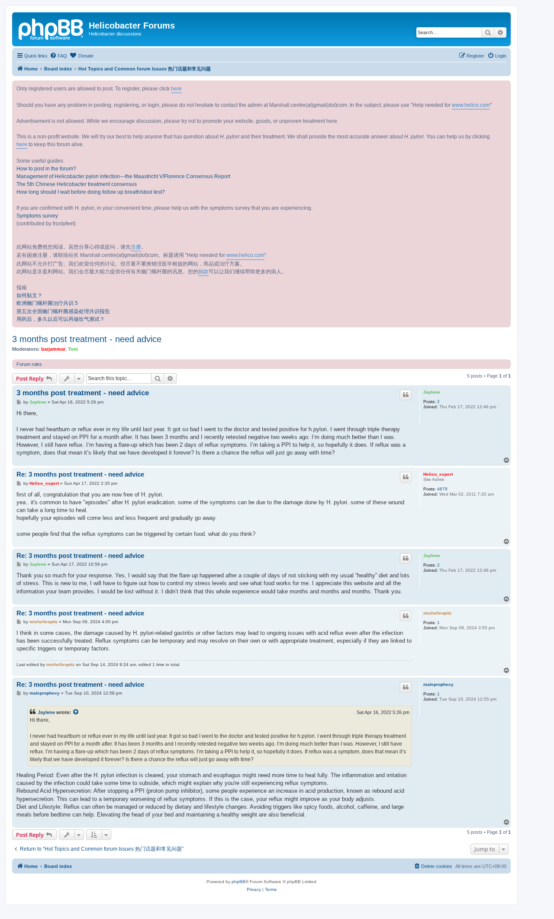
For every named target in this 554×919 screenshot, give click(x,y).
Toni (73, 349)
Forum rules (29, 364)
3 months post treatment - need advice (86, 339)
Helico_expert (438, 474)
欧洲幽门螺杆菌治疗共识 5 (47, 303)
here (176, 89)
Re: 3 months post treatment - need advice (80, 474)
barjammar (53, 349)
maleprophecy (438, 684)
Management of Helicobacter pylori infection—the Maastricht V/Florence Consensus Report (123, 176)
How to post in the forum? (46, 169)
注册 (136, 247)
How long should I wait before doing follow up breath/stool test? (90, 192)
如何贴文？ (29, 295)
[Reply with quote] (405, 395)
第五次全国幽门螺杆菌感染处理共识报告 (63, 311)
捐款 (203, 272)
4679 (442, 489)
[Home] (51, 28)
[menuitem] (58, 56)
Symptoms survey (37, 216)
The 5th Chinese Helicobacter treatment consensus (76, 184)
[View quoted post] (76, 712)
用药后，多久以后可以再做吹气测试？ (60, 319)
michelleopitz (437, 613)
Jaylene (431, 392)
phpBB (238, 881)
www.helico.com (471, 105)
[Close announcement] (503, 87)
